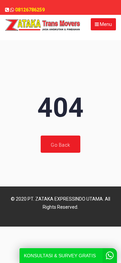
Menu (105, 24)
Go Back (60, 145)
